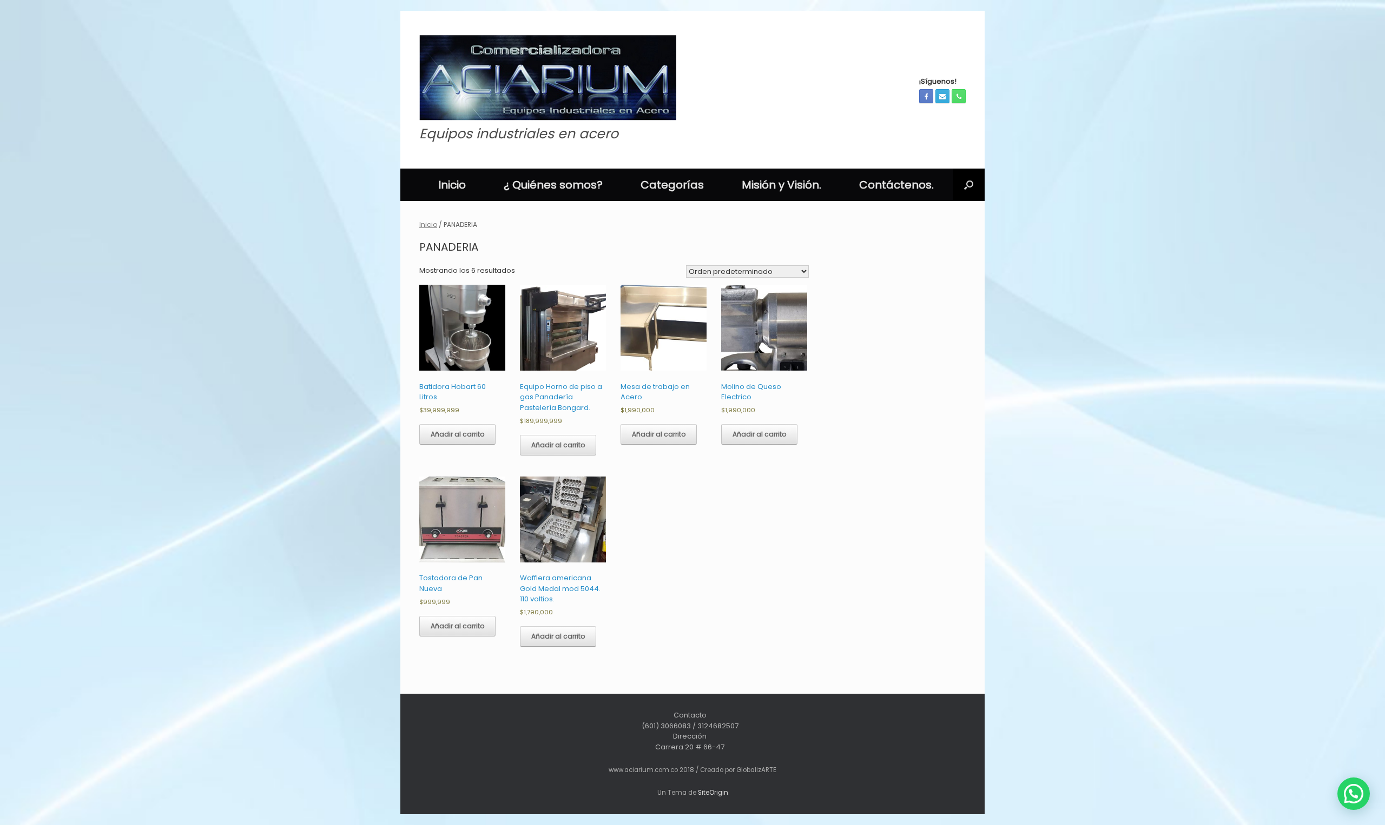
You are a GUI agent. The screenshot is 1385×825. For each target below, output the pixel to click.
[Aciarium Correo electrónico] (942, 96)
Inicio (452, 184)
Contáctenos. (896, 184)
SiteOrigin (713, 792)
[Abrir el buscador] (969, 185)
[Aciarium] (547, 78)
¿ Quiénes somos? (553, 184)
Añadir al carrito (457, 434)
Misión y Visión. (781, 184)
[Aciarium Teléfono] (959, 96)
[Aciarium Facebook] (926, 96)
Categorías (672, 184)
